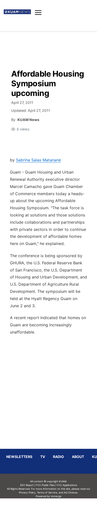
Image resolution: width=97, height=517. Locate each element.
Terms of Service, (47, 492)
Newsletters (19, 457)
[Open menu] (38, 12)
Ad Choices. (71, 492)
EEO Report (27, 485)
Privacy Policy (27, 492)
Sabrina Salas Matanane (38, 159)
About (78, 457)
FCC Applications (67, 485)
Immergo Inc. (56, 507)
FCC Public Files (45, 485)
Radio (58, 457)
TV (42, 457)
